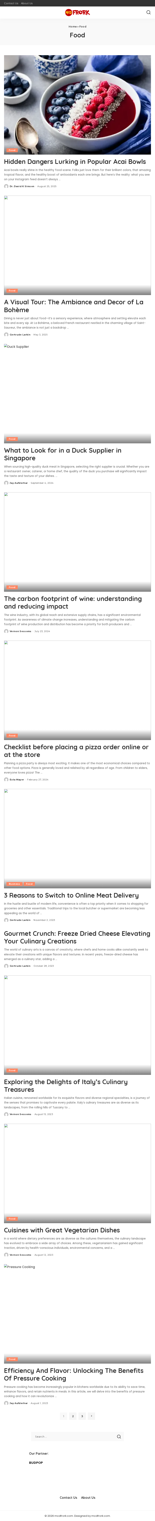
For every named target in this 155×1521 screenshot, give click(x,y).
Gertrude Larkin (20, 334)
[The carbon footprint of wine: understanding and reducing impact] (77, 542)
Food (12, 150)
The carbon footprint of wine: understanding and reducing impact (73, 602)
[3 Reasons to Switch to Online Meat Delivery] (77, 838)
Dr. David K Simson (22, 186)
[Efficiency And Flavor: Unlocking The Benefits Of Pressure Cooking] (77, 1314)
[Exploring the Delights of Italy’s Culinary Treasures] (77, 1025)
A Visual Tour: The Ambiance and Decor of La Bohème (73, 306)
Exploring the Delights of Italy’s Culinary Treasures (66, 1085)
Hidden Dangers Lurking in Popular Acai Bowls (75, 161)
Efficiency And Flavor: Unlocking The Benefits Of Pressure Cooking (73, 1374)
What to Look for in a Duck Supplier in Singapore (62, 454)
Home (73, 26)
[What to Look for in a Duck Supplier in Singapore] (77, 393)
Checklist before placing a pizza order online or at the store (76, 751)
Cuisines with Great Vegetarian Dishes (62, 1230)
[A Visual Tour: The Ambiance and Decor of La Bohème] (77, 245)
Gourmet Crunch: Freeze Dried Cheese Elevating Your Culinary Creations (77, 937)
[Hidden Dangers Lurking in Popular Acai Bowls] (77, 105)
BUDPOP (36, 1462)
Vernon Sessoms (20, 631)
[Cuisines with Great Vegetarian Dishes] (77, 1173)
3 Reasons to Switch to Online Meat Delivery (71, 895)
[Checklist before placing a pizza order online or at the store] (77, 690)
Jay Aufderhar (19, 483)
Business (14, 883)
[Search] (148, 12)
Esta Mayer (17, 779)
